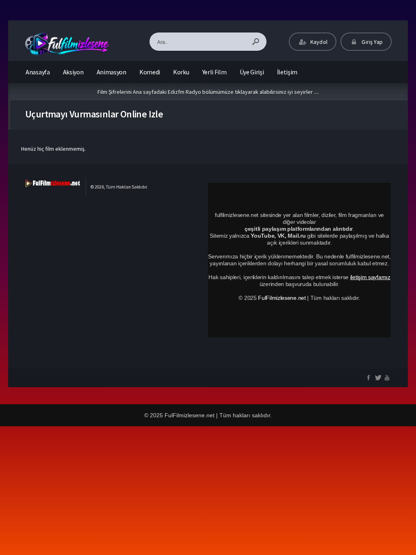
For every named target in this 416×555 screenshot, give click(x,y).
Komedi (149, 72)
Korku (181, 72)
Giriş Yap (371, 42)
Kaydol (318, 42)
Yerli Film (214, 72)
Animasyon (111, 72)
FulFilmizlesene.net (282, 298)
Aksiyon (73, 72)
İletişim (287, 72)
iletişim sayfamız (370, 277)
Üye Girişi (252, 72)
